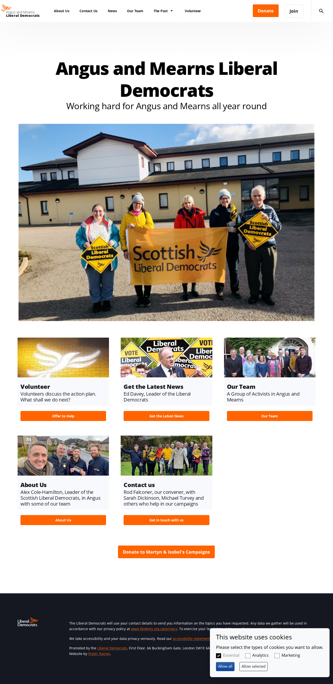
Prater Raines (99, 653)
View (63, 381)
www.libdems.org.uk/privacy (154, 628)
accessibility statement (191, 638)
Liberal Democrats (112, 648)
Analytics (260, 655)
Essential (231, 655)
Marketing (291, 655)
